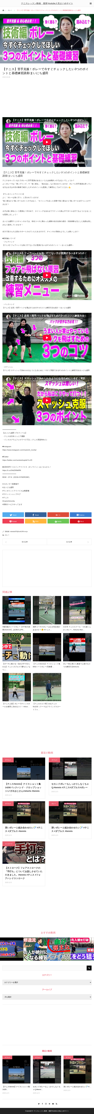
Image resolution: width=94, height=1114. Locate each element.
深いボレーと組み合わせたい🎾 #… (77, 1087)
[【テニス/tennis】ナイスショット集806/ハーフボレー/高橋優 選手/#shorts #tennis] (47, 647)
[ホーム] (3, 10)
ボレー (10, 10)
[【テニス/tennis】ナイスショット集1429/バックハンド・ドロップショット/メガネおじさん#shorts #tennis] (16, 1069)
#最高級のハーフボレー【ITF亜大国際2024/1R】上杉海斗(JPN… (16, 628)
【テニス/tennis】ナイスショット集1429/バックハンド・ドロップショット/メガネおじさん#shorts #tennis (23, 787)
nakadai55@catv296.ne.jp (19, 531)
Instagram (45, 1103)
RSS (55, 1103)
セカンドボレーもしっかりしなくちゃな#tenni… (46, 1088)
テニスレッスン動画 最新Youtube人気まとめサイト (47, 3)
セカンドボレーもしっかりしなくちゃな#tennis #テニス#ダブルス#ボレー (70, 786)
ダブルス (8, 760)
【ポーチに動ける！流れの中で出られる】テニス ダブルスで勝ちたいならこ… (16, 667)
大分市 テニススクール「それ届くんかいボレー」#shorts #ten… (77, 628)
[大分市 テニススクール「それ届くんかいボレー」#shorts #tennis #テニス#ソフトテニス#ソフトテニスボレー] (77, 610)
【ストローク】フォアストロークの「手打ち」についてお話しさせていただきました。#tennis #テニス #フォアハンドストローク (23, 873)
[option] (12, 949)
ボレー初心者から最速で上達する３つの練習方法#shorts (76, 665)
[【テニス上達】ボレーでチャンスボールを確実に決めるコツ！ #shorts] (16, 687)
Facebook (41, 1103)
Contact (52, 1103)
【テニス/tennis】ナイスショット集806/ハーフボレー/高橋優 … (46, 665)
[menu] (90, 3)
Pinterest (48, 1103)
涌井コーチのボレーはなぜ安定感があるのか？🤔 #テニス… (46, 628)
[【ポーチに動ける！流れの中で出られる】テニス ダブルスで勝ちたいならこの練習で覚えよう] (16, 647)
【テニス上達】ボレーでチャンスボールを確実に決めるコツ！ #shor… (16, 705)
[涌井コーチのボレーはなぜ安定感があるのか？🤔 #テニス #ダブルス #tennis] (47, 610)
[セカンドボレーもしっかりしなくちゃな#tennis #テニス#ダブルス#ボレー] (47, 1069)
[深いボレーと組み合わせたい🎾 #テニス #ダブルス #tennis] (78, 1069)
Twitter (38, 1103)
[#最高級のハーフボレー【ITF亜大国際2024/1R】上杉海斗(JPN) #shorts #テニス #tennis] (16, 610)
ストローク (8, 844)
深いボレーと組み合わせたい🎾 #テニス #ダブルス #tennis (24, 829)
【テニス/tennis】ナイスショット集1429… (16, 1088)
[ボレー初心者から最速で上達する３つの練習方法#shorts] (77, 647)
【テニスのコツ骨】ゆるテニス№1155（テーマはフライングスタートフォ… (47, 706)
